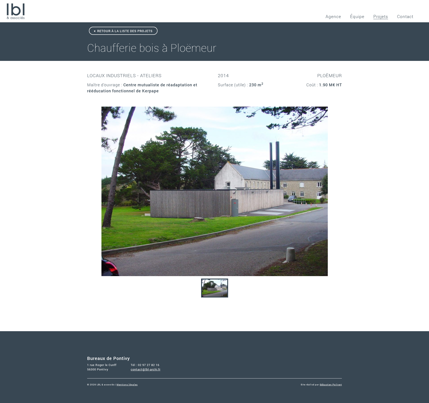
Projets (380, 16)
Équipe (357, 16)
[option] (214, 191)
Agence (333, 16)
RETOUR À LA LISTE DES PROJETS (124, 31)
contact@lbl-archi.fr (145, 369)
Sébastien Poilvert (331, 384)
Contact (405, 16)
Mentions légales (127, 384)
